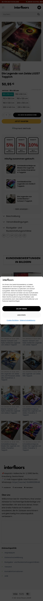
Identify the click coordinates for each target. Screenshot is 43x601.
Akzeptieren (21, 308)
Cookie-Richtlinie (13, 320)
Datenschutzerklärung (27, 320)
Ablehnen (21, 315)
